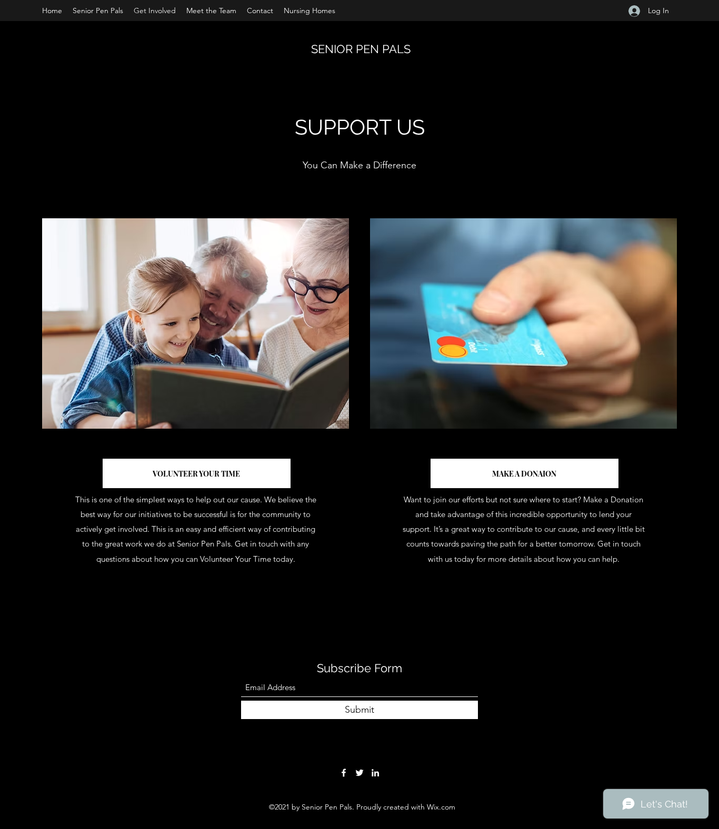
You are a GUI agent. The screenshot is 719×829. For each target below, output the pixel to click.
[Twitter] (359, 772)
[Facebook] (343, 772)
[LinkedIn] (375, 772)
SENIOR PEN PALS (361, 49)
